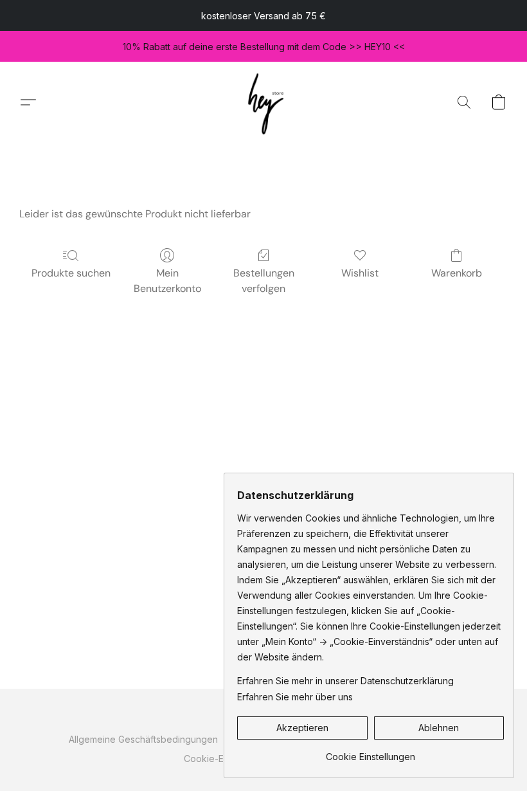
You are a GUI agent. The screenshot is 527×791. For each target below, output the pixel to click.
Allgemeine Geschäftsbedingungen (143, 739)
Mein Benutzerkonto (167, 280)
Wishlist (360, 273)
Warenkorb (456, 273)
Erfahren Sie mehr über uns (295, 696)
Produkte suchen (71, 273)
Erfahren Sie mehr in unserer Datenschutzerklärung (345, 680)
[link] (370, 752)
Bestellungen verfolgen (263, 280)
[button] (264, 102)
